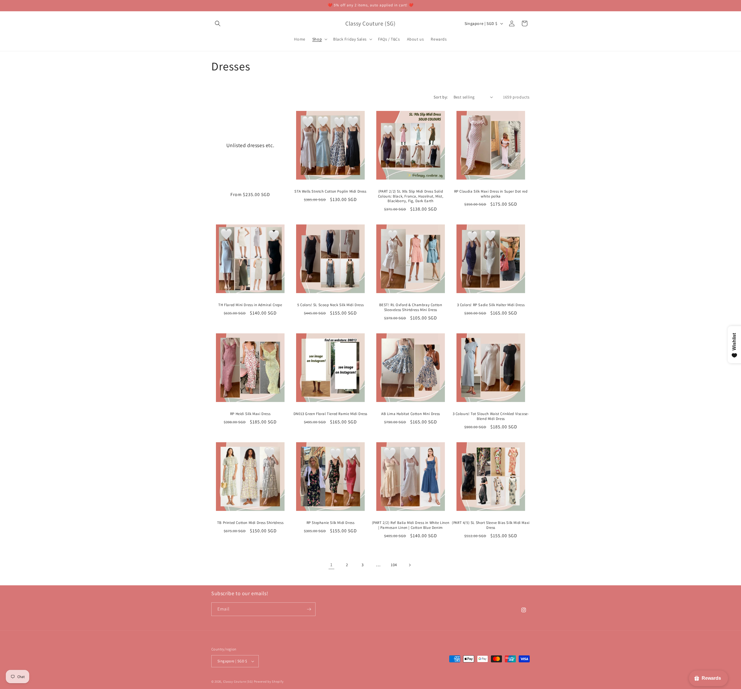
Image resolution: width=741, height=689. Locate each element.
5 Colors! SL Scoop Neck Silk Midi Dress (330, 305)
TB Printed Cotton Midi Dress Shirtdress (250, 522)
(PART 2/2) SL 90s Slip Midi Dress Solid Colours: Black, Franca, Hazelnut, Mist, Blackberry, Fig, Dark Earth (410, 196)
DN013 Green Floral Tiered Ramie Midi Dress (330, 414)
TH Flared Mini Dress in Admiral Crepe (250, 305)
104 (394, 564)
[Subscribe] (308, 609)
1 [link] (331, 565)
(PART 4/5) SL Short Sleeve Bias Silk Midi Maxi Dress (491, 525)
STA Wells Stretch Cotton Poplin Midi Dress (330, 191)
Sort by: (440, 97)
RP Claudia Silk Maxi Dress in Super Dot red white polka (491, 194)
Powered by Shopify (269, 681)
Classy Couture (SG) (238, 681)
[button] (217, 23)
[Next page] (409, 565)
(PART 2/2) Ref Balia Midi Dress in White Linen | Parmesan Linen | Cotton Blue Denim (411, 525)
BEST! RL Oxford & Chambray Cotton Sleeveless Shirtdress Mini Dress (410, 307)
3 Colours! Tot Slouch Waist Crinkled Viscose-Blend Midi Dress (491, 416)
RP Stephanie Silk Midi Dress (331, 522)
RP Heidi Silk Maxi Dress (250, 414)
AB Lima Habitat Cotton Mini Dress (410, 414)
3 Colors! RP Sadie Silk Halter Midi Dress (491, 305)
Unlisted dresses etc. (250, 145)
